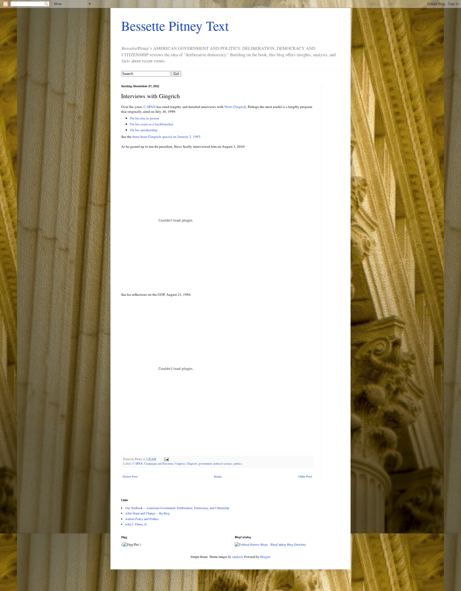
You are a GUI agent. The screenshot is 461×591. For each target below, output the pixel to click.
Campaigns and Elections (158, 463)
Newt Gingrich (235, 106)
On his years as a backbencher (151, 124)
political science (222, 463)
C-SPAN (150, 106)
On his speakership (143, 129)
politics (238, 463)
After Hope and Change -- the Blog (147, 513)
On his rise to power (144, 118)
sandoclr (237, 556)
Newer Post (129, 476)
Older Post (305, 476)
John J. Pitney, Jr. (136, 524)
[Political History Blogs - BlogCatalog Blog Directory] (270, 544)
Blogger (265, 556)
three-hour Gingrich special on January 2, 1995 (166, 136)
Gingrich (192, 463)
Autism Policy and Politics (142, 519)
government (205, 463)
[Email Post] (166, 459)
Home (218, 476)
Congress (180, 463)
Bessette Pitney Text (175, 25)
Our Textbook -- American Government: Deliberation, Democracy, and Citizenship (177, 508)
